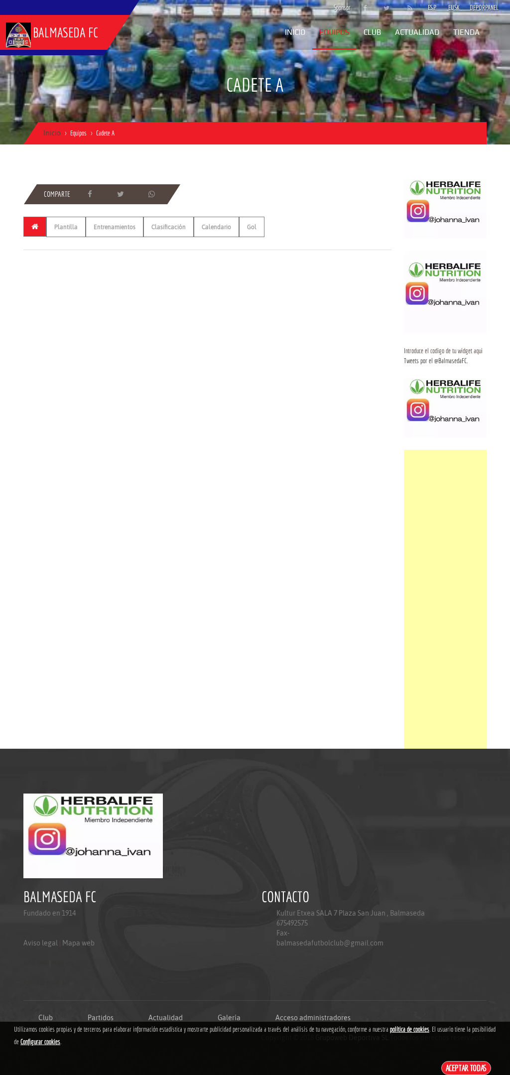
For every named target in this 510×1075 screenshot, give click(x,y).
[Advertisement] (445, 599)
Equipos (334, 32)
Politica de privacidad (46, 983)
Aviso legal (40, 943)
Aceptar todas (466, 1068)
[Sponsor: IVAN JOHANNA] (445, 208)
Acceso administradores (313, 1018)
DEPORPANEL (476, 7)
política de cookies (409, 1029)
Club (372, 32)
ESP (432, 7)
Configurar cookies (40, 1042)
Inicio (295, 32)
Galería (229, 1018)
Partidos (101, 1018)
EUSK (454, 7)
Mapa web (78, 943)
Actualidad (417, 32)
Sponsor (340, 7)
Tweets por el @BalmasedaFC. (436, 361)
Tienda (466, 32)
